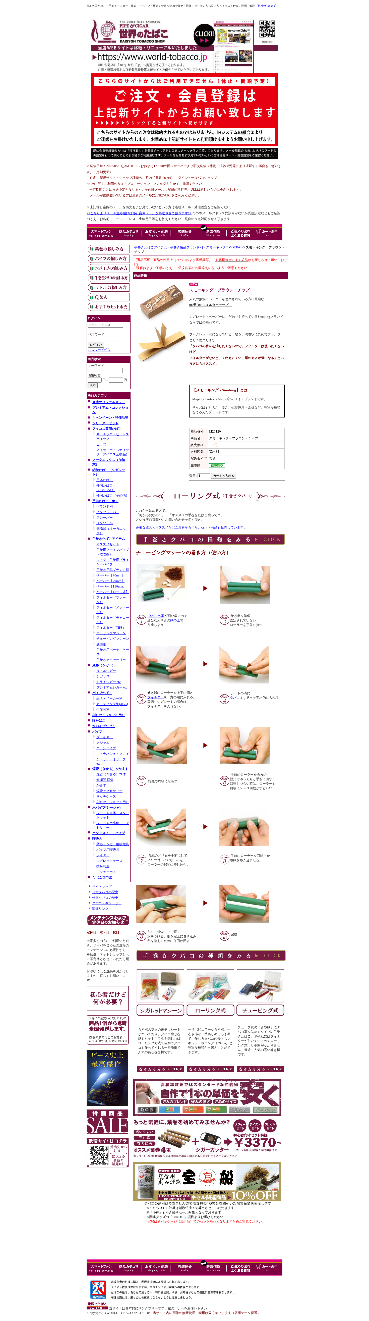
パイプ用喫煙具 (107, 850)
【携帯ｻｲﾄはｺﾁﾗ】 (266, 6)
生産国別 (102, 709)
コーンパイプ (106, 748)
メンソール (104, 523)
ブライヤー (104, 737)
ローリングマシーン (111, 633)
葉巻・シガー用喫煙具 (112, 844)
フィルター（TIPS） (111, 627)
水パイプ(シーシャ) (106, 807)
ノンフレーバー (107, 512)
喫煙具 (97, 838)
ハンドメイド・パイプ (108, 833)
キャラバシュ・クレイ (112, 754)
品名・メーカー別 (109, 698)
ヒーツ (101, 444)
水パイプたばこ (103, 726)
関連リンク (100, 909)
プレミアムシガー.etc (111, 687)
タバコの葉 (156, 616)
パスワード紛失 (99, 350)
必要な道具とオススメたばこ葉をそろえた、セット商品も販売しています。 (191, 527)
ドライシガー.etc (108, 682)
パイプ (97, 731)
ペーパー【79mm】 (110, 581)
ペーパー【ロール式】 (112, 592)
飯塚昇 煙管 (104, 780)
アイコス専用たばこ (107, 429)
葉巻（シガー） (103, 665)
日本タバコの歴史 (105, 892)
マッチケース (106, 796)
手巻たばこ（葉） (105, 501)
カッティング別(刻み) (112, 704)
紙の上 (175, 620)
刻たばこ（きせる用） (108, 715)
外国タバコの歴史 (105, 898)
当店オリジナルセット (108, 402)
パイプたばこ (102, 693)
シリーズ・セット (105, 423)
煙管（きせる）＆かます (110, 769)
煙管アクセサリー (109, 791)
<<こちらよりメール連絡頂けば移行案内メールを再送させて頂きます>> (139, 213)
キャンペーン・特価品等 (110, 417)
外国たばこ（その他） (112, 495)
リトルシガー (106, 671)
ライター (102, 855)
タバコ (235, 698)
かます (101, 785)
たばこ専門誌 (102, 877)
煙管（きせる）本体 (111, 774)
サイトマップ (102, 886)
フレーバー (104, 517)
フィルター (155, 697)
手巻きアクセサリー (111, 660)
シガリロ (102, 676)
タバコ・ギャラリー (106, 903)
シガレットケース (109, 861)
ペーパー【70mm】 (110, 575)
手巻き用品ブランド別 (112, 570)
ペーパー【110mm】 (111, 586)
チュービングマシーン (112, 639)
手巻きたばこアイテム (108, 539)
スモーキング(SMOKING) (224, 247)
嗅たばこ (98, 720)
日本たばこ (104, 480)
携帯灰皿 (102, 866)
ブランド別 (104, 506)
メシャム (102, 743)
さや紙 (101, 644)
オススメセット (107, 544)
